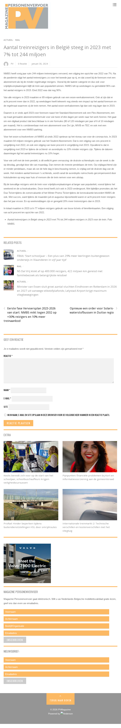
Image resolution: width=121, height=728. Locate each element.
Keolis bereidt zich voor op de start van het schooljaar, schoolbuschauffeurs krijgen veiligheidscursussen (28, 479)
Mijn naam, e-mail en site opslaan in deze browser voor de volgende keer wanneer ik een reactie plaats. (58, 415)
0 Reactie (22, 63)
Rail (17, 40)
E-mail (7, 398)
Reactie (8, 356)
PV (12, 63)
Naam (7, 390)
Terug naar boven (60, 700)
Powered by (54, 714)
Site (6, 406)
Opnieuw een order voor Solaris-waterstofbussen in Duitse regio (93, 310)
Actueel (8, 40)
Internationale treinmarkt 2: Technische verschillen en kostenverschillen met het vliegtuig (86, 527)
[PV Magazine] (27, 29)
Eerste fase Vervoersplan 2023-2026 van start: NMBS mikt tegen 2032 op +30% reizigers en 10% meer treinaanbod (30, 314)
